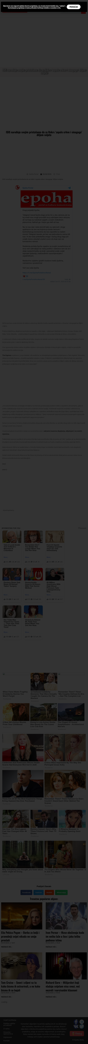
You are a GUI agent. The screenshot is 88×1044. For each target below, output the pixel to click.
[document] (44, 522)
